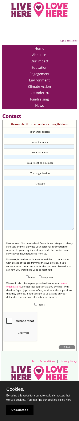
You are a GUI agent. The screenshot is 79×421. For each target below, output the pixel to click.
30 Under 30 (39, 93)
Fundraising (39, 99)
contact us (72, 40)
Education (39, 67)
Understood (19, 409)
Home (39, 48)
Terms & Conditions (43, 361)
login (62, 40)
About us (39, 54)
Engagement (39, 74)
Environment (39, 80)
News (39, 105)
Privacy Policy (69, 361)
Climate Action (39, 86)
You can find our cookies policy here (49, 399)
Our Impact (39, 61)
